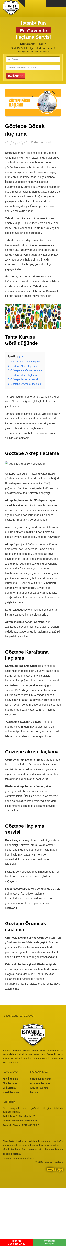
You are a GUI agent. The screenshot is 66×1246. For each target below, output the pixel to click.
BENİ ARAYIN (15, 75)
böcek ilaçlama (11, 1149)
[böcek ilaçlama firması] (33, 1035)
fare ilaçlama (29, 1149)
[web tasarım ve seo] (33, 1172)
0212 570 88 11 (28, 1120)
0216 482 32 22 (30, 1125)
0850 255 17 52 (26, 1115)
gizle (21, 356)
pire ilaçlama (46, 1149)
